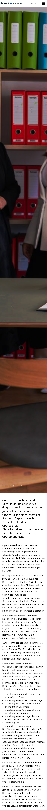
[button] (43, 3)
